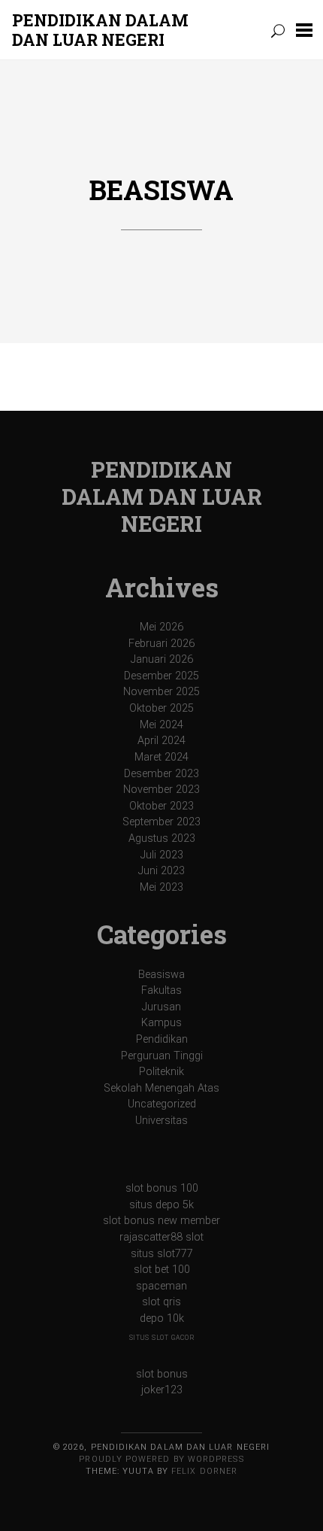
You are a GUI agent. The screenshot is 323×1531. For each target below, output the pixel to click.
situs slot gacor (162, 1337)
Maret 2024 (161, 757)
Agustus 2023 (161, 838)
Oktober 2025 (161, 708)
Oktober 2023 (161, 806)
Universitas (161, 1120)
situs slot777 (162, 1253)
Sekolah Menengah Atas (161, 1088)
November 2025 (161, 691)
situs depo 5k (161, 1204)
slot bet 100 (162, 1269)
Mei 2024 (161, 724)
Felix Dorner (204, 1471)
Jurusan (161, 1007)
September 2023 (161, 822)
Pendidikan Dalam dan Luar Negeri (100, 30)
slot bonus (162, 1374)
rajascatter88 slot (161, 1237)
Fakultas (161, 990)
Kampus (161, 1022)
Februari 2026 (161, 643)
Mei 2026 (161, 627)
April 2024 (161, 740)
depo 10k (162, 1318)
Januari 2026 (162, 659)
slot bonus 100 (161, 1188)
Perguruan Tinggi (162, 1056)
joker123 (162, 1390)
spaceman (161, 1286)
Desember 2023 (161, 773)
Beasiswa (161, 190)
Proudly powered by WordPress (161, 1459)
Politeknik (161, 1071)
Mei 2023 (161, 887)
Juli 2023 (161, 855)
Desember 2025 (161, 676)
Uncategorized (162, 1104)
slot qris (161, 1302)
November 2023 (161, 789)
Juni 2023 (161, 870)
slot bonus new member (161, 1220)
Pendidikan (162, 1039)
